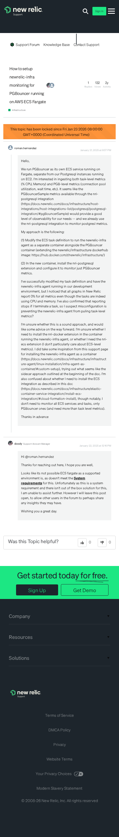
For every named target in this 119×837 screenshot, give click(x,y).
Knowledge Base (56, 44)
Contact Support (86, 44)
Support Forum (28, 44)
